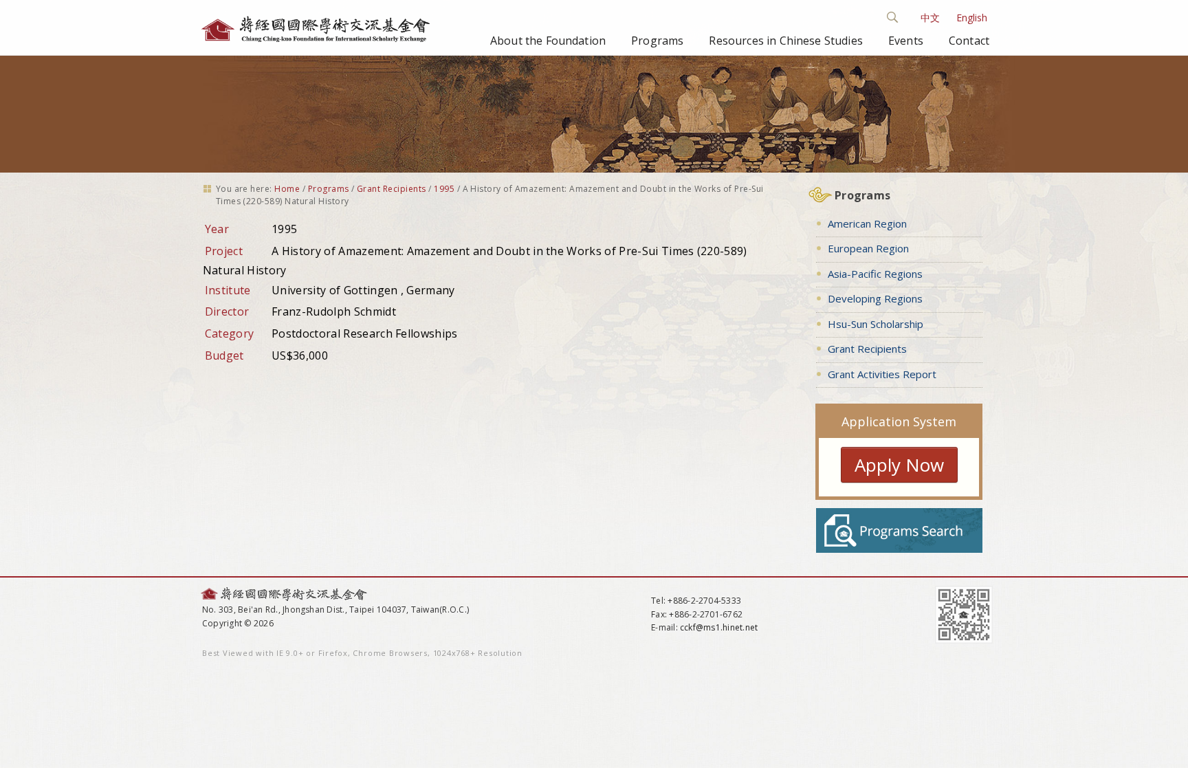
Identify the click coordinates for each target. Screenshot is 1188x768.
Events (905, 40)
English (971, 17)
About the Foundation (548, 40)
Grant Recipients (391, 189)
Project (224, 251)
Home (287, 189)
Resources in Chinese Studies (785, 40)
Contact (969, 40)
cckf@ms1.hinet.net (719, 627)
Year (217, 229)
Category (229, 333)
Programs (657, 40)
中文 (930, 17)
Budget (224, 355)
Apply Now (899, 464)
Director (227, 311)
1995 (444, 189)
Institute (228, 290)
